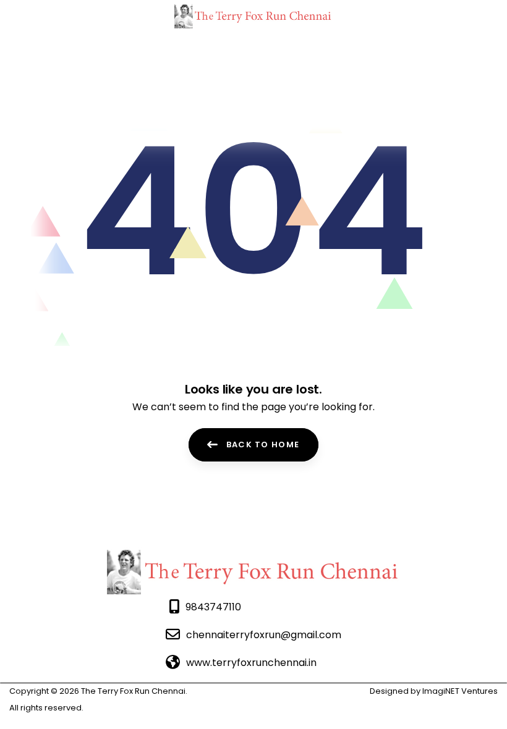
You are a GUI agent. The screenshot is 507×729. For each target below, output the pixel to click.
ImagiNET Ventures (459, 691)
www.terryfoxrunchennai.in (251, 662)
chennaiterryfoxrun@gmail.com (263, 635)
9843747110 (213, 607)
